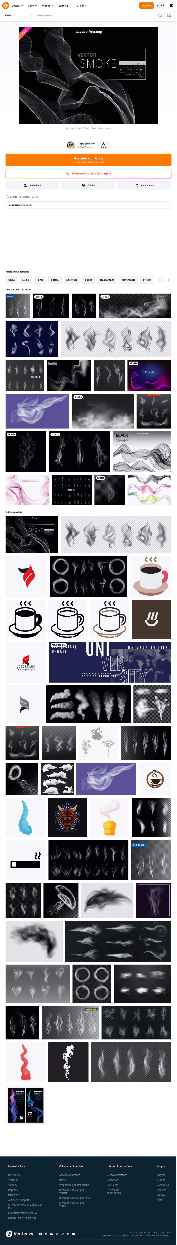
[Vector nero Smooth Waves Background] (142, 451)
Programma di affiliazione (73, 1184)
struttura (71, 279)
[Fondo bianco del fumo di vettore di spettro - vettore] (69, 375)
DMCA (61, 1179)
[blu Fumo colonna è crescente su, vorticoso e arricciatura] (25, 817)
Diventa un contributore (112, 1191)
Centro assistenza (115, 1174)
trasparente (107, 279)
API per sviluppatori (19, 1200)
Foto (31, 5)
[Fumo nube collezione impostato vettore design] (57, 779)
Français (159, 1195)
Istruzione (14, 1195)
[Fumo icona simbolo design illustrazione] (26, 860)
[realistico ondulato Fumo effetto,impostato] (131, 1062)
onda (11, 279)
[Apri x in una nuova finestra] (68, 1233)
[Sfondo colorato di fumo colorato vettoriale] (149, 375)
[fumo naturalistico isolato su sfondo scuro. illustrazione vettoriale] (109, 490)
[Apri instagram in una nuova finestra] (46, 1233)
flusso (55, 279)
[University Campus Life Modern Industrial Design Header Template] (110, 662)
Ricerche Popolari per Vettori (70, 1191)
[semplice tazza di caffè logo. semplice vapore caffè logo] (151, 619)
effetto (147, 279)
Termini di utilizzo (107, 1235)
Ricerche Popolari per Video (70, 1207)
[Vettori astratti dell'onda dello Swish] (149, 490)
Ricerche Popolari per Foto (70, 1199)
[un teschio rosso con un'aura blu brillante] (67, 817)
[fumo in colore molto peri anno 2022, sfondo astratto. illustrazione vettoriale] (37, 411)
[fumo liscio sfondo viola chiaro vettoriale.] (153, 900)
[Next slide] (163, 280)
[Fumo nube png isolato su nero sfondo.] (135, 306)
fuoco (88, 279)
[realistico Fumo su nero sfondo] (151, 817)
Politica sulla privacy (129, 1235)
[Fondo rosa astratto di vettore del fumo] (27, 490)
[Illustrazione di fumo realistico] (84, 306)
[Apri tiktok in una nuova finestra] (62, 1233)
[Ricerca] (158, 15)
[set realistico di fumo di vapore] (154, 411)
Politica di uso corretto (154, 1235)
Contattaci (111, 1179)
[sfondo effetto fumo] (26, 451)
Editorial (63, 5)
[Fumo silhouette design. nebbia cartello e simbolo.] (68, 1062)
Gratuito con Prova (87, 159)
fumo (40, 279)
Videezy (12, 1184)
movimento (129, 279)
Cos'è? (35, 196)
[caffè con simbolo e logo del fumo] (155, 779)
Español (159, 1179)
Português (161, 1184)
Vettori (16, 5)
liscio (25, 279)
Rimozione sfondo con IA (22, 1212)
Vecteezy (13, 1179)
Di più (80, 5)
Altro (157, 1199)
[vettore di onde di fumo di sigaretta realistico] (25, 375)
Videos (46, 5)
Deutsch (159, 1189)
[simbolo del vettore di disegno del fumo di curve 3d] (26, 576)
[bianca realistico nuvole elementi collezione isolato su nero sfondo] (142, 984)
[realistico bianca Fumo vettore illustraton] (152, 704)
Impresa (12, 1189)
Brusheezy (14, 1174)
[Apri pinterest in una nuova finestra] (57, 1233)
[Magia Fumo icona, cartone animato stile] (109, 817)
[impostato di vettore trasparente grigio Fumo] (146, 743)
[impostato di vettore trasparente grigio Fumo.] (23, 900)
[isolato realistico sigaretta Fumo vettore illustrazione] (70, 1022)
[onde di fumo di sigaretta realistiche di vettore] (72, 490)
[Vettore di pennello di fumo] (32, 339)
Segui (102, 147)
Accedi (158, 5)
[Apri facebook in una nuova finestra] (40, 1233)
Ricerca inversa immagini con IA (22, 1206)
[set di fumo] (51, 306)
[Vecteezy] (5, 5)
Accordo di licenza (68, 1174)
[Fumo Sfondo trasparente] (18, 306)
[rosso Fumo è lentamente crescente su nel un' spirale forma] (26, 1062)
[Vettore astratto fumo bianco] (32, 534)
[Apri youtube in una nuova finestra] (73, 1233)
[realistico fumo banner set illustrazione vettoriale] (25, 1105)
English (159, 1174)
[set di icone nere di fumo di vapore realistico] (116, 339)
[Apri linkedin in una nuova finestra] (51, 1233)
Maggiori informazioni (20, 204)
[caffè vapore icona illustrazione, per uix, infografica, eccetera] (150, 576)
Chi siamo (111, 1184)
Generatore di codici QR (21, 1217)
